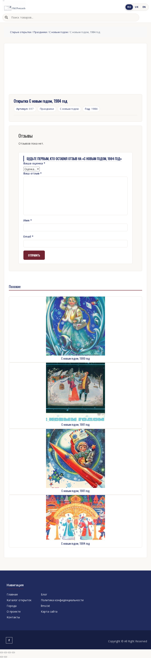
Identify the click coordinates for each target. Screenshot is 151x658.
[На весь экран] (5, 652)
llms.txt (45, 606)
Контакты (13, 617)
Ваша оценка (34, 163)
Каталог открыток (19, 600)
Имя (27, 220)
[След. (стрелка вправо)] (5, 656)
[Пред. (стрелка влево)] (1, 656)
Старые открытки (20, 32)
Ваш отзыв (32, 173)
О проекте (14, 611)
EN (144, 7)
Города (12, 606)
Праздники (40, 32)
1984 (91, 109)
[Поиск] (6, 17)
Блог (44, 594)
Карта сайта (49, 611)
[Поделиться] (9, 652)
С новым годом (58, 32)
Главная (12, 594)
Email (28, 236)
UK (136, 7)
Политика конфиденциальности (62, 600)
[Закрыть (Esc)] (13, 652)
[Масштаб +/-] (1, 652)
